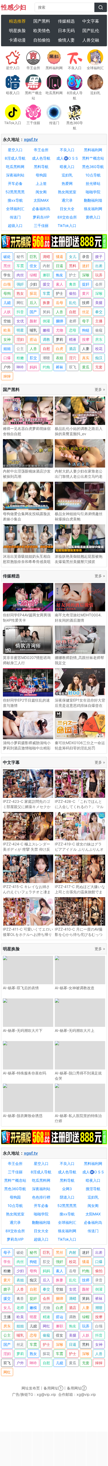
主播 (98, 321)
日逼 (59, 265)
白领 (7, 284)
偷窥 (98, 330)
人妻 (85, 348)
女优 (20, 321)
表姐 (59, 358)
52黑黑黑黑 (15, 192)
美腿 (98, 302)
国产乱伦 (90, 30)
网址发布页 (30, 1388)
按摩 (85, 339)
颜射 (33, 321)
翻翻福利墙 (93, 200)
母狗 (7, 293)
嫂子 (98, 256)
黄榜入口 (93, 217)
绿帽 (33, 275)
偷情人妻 (66, 40)
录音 (85, 256)
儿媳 (7, 302)
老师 (72, 321)
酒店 (72, 348)
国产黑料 (41, 21)
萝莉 (59, 339)
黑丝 (7, 265)
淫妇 (20, 339)
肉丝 (20, 275)
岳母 (59, 302)
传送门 (15, 217)
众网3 (67, 1188)
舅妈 (46, 312)
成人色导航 (41, 158)
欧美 (7, 330)
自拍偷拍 (41, 40)
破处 (7, 256)
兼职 (46, 275)
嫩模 (46, 330)
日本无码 (66, 30)
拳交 (98, 312)
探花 (33, 293)
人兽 (59, 312)
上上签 (41, 183)
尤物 (59, 330)
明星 (20, 330)
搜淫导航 (93, 1188)
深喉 (85, 275)
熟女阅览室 (67, 192)
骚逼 (59, 256)
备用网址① (53, 1388)
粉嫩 (20, 358)
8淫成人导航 (15, 158)
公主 (20, 348)
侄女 (33, 265)
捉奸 (85, 284)
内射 (46, 265)
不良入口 (67, 150)
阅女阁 (41, 192)
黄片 (85, 293)
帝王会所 (41, 150)
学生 (7, 275)
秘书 (20, 256)
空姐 (7, 321)
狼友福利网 (93, 208)
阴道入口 (67, 1197)
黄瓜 (85, 367)
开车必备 (15, 183)
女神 (7, 339)
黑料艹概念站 (93, 158)
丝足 (85, 312)
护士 (72, 275)
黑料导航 (41, 166)
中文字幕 (90, 21)
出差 (98, 265)
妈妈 (33, 367)
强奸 (20, 284)
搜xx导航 (15, 200)
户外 (7, 367)
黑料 (72, 265)
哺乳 (33, 330)
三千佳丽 (41, 225)
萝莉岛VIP (41, 217)
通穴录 (67, 200)
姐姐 (7, 348)
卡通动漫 (17, 40)
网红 (20, 302)
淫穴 (72, 358)
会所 (98, 284)
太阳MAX (41, 200)
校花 (98, 348)
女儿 (72, 256)
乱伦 (72, 302)
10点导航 (93, 175)
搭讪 (33, 339)
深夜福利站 (15, 175)
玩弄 (98, 275)
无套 (98, 367)
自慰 (72, 312)
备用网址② (77, 1388)
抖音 (20, 312)
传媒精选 (66, 21)
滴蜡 (46, 256)
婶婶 (7, 376)
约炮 (46, 367)
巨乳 (33, 256)
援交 (46, 284)
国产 (33, 312)
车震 (20, 265)
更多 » (100, 389)
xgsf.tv (31, 139)
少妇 (33, 284)
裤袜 (59, 367)
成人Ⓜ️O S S (67, 158)
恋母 (72, 330)
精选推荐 (17, 21)
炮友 (59, 275)
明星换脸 (17, 30)
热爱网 (67, 183)
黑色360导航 (93, 166)
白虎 (59, 348)
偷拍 (72, 293)
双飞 (72, 367)
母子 (85, 321)
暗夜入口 (67, 166)
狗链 (85, 330)
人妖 (7, 312)
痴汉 (98, 358)
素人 (59, 284)
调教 (46, 339)
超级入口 (15, 225)
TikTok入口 (67, 225)
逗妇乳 (67, 175)
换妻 (46, 302)
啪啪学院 (93, 192)
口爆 (7, 358)
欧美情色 (41, 30)
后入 (33, 302)
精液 (72, 339)
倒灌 (46, 321)
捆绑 (59, 321)
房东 (98, 339)
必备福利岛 (41, 208)
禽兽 (72, 284)
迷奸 (85, 265)
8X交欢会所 (67, 217)
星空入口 (15, 150)
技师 (85, 302)
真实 (85, 358)
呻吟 (20, 367)
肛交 (33, 358)
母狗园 (41, 175)
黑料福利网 (93, 150)
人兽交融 (90, 40)
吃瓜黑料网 (15, 166)
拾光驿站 (93, 183)
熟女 (20, 293)
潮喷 (46, 358)
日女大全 (67, 208)
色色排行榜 (41, 1197)
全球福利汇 (15, 208)
